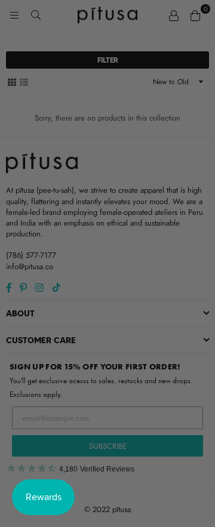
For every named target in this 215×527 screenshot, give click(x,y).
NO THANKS (107, 359)
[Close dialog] (198, 175)
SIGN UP (107, 338)
